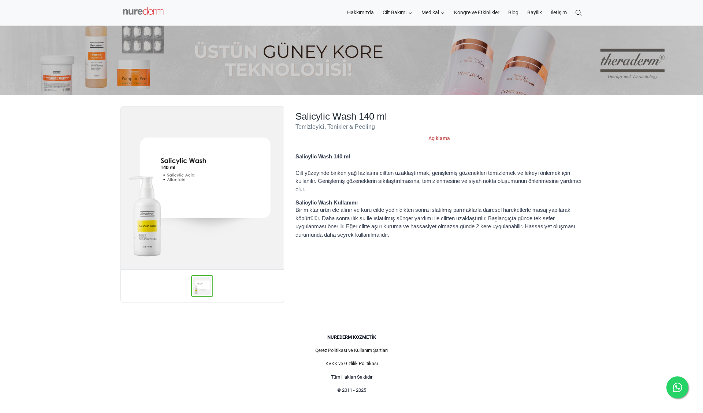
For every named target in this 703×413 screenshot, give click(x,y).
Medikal (430, 13)
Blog (513, 13)
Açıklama (439, 138)
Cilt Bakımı (394, 13)
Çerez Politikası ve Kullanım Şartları (351, 350)
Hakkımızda (360, 13)
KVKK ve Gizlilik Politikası (352, 363)
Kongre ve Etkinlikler (476, 13)
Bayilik (534, 13)
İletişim (559, 13)
